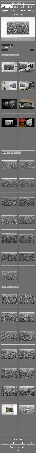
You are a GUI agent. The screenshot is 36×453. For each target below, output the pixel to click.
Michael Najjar (18, 3)
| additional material (10, 55)
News (29, 7)
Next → (32, 50)
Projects (5, 11)
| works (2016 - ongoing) (11, 152)
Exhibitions (18, 7)
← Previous (5, 50)
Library (31, 11)
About (22, 11)
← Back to (7, 45)
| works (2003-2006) (10, 286)
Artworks (6, 7)
